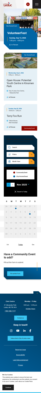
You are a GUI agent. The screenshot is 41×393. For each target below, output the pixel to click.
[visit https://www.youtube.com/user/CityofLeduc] (17, 331)
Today (20, 245)
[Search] (28, 4)
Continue (8, 387)
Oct (8, 244)
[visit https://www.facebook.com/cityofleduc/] (30, 332)
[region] (20, 382)
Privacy (20, 365)
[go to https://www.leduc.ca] (8, 4)
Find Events (9, 147)
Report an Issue (20, 350)
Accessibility (20, 355)
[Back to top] (37, 294)
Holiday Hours (30, 309)
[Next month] (13, 185)
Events (9, 142)
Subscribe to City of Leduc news (20, 338)
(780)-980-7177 (10, 311)
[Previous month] (9, 185)
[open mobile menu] (36, 4)
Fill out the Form (15, 273)
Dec (33, 244)
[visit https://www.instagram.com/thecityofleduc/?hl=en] (11, 332)
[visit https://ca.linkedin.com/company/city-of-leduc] (24, 331)
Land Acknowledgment (20, 360)
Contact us (20, 318)
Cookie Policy (29, 381)
